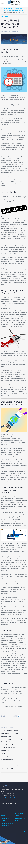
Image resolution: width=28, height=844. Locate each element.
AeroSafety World (18, 8)
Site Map (23, 831)
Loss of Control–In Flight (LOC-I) (9, 733)
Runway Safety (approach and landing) (11, 739)
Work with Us (18, 829)
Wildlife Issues (5, 750)
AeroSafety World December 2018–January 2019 (14, 10)
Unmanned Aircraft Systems (9, 769)
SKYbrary (3, 815)
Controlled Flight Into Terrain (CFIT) (10, 730)
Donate (16, 810)
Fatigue (3, 753)
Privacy (16, 832)
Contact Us (17, 831)
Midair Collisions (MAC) (7, 744)
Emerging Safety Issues (7, 759)
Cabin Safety (4, 756)
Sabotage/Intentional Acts (8, 742)
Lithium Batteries (6, 763)
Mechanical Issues (6, 736)
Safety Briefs (4, 16)
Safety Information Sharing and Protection (12, 766)
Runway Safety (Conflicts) (8, 747)
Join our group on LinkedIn (3, 840)
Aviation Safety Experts (6, 8)
